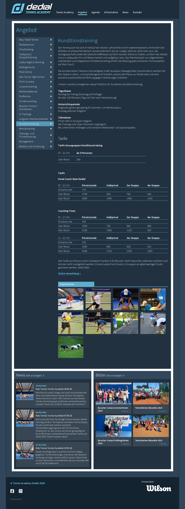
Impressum (16, 499)
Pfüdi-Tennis (25, 72)
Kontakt (137, 12)
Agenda (95, 12)
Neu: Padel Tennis (28, 39)
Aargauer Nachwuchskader (33, 119)
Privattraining (26, 49)
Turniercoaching (27, 101)
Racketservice (26, 44)
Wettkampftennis (28, 91)
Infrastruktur (111, 12)
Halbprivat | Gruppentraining (28, 56)
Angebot (82, 12)
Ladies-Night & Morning (31, 62)
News (125, 12)
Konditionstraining (29, 123)
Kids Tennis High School (32, 77)
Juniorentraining (28, 86)
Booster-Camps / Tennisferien (28, 107)
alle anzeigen (34, 375)
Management (26, 141)
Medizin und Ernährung (31, 146)
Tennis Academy (65, 12)
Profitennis (25, 96)
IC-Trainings (25, 114)
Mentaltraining (27, 128)
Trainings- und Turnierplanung (27, 135)
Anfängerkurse (27, 67)
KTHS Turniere (26, 81)
